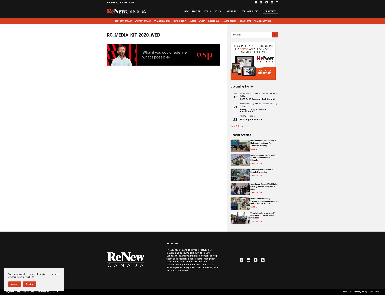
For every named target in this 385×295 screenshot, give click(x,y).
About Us (231, 11)
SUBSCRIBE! (270, 11)
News (186, 11)
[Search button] (275, 34)
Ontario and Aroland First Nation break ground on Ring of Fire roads (264, 186)
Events (217, 11)
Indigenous (213, 21)
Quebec (192, 21)
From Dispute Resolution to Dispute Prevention (261, 171)
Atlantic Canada (162, 21)
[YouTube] (266, 2)
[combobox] (251, 35)
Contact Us (375, 292)
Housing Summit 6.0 (251, 119)
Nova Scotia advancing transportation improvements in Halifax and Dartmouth (263, 200)
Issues (207, 11)
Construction (229, 21)
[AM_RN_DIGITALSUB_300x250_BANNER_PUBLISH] (253, 60)
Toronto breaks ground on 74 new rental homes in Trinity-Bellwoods (262, 215)
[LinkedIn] (261, 2)
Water (202, 21)
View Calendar (237, 126)
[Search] (277, 2)
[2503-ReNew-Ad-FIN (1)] (163, 54)
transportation (262, 21)
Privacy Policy (360, 292)
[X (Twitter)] (256, 2)
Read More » (256, 149)
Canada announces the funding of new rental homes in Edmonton (263, 157)
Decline (29, 284)
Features (196, 11)
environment (179, 21)
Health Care (245, 21)
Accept (14, 284)
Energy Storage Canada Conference (253, 110)
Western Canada (143, 21)
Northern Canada (123, 21)
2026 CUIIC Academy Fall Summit (257, 99)
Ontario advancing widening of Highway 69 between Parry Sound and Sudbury (263, 143)
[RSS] (272, 2)
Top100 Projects (250, 11)
